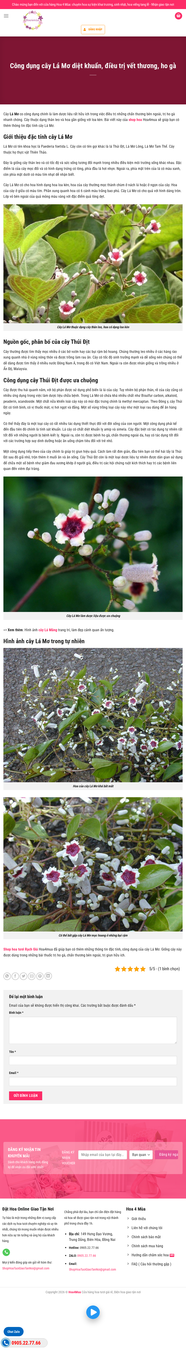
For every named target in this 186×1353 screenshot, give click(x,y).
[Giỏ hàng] (178, 16)
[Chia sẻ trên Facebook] (15, 976)
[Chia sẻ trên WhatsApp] (7, 976)
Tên (12, 1052)
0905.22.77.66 (86, 1256)
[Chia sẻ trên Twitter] (23, 976)
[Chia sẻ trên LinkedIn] (48, 976)
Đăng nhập (95, 29)
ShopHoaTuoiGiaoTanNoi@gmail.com (25, 1268)
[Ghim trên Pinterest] (40, 976)
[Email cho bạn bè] (31, 976)
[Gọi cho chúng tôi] (6, 1252)
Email (13, 1073)
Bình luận (16, 1013)
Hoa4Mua (75, 1292)
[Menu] (6, 15)
